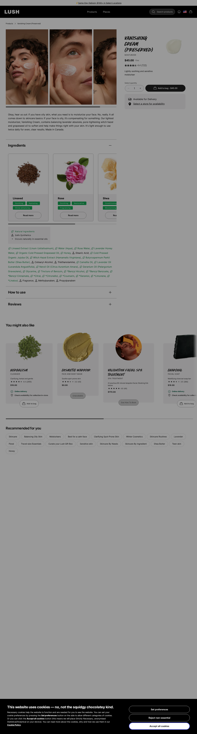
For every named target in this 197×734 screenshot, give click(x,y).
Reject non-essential (159, 717)
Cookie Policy (14, 725)
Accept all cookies (159, 726)
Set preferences (159, 709)
